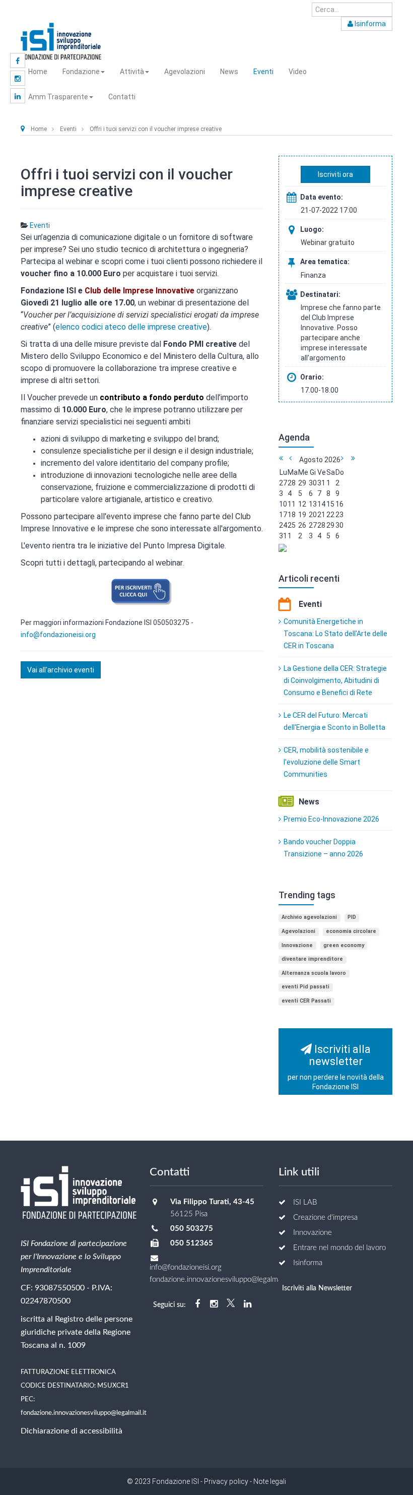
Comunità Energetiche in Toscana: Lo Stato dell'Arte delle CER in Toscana (335, 633)
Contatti (121, 97)
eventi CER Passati (306, 1001)
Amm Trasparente (58, 97)
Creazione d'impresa (325, 1217)
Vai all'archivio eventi (60, 670)
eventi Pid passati (305, 986)
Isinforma (369, 24)
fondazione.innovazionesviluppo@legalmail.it (84, 1412)
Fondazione (81, 72)
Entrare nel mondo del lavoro (339, 1248)
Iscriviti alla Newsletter (317, 1288)
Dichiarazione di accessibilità (71, 1431)
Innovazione (297, 945)
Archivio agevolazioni (309, 917)
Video (298, 72)
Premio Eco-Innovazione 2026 (331, 819)
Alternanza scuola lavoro (314, 973)
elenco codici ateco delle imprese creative (131, 327)
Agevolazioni (184, 72)
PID (352, 917)
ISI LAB (305, 1202)
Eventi (263, 72)
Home (37, 72)
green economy (343, 945)
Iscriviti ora (335, 174)
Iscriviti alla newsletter (336, 1067)
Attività (132, 72)
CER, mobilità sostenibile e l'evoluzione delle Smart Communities (326, 762)
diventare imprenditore (312, 959)
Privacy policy (226, 1481)
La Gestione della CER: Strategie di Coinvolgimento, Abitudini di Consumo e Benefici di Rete (335, 680)
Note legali (269, 1481)
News (229, 72)
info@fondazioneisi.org (58, 635)
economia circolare (351, 931)
